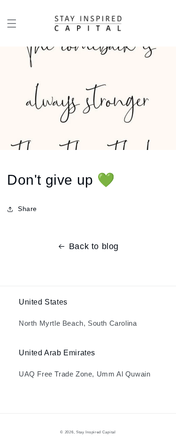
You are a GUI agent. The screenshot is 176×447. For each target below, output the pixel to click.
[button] (11, 23)
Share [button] (27, 208)
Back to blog (94, 246)
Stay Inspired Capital (96, 432)
